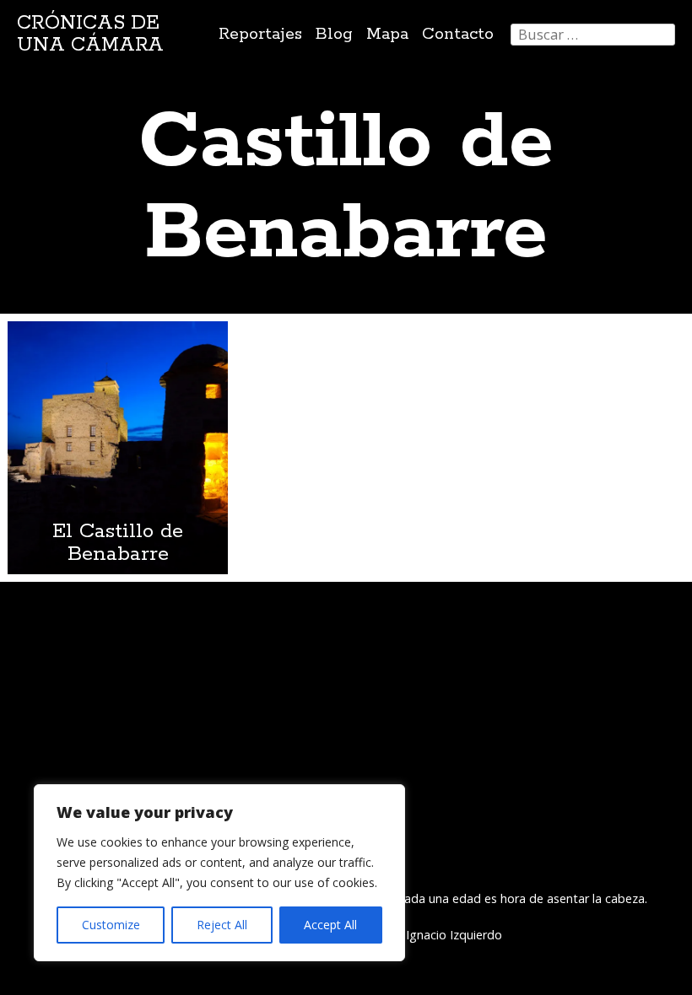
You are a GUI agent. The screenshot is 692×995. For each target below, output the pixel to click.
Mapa (387, 34)
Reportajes (260, 34)
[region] (219, 872)
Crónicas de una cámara (90, 34)
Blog (334, 34)
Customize (111, 925)
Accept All (330, 925)
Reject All (222, 925)
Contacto (458, 34)
